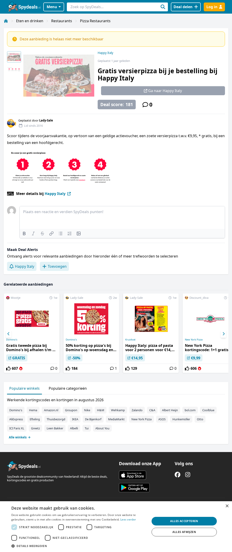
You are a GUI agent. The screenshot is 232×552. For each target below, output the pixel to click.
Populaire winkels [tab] (24, 388)
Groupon (71, 410)
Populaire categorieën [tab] (68, 388)
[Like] (8, 368)
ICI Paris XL (16, 428)
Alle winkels (18, 437)
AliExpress (16, 419)
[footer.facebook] (177, 474)
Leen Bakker (55, 428)
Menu (52, 6)
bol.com (190, 410)
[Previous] (8, 334)
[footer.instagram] (188, 474)
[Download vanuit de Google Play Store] (134, 487)
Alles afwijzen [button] (184, 532)
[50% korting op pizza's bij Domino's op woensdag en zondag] (91, 333)
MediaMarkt (116, 419)
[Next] (223, 334)
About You (102, 428)
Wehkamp (118, 410)
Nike (87, 410)
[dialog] (116, 526)
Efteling (35, 419)
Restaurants (61, 20)
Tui (87, 428)
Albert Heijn (170, 410)
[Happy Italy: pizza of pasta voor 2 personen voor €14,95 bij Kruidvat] (151, 333)
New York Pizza (141, 419)
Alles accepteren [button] (184, 521)
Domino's (11, 339)
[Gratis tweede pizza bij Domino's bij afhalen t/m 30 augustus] (32, 333)
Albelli (74, 428)
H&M (100, 410)
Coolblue (208, 410)
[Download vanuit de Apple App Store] (132, 475)
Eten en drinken (29, 20)
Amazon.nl (51, 410)
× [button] (227, 506)
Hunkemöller (181, 419)
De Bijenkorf (93, 419)
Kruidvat (130, 339)
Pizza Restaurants (95, 20)
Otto (200, 419)
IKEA (75, 419)
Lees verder (128, 519)
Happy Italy (105, 52)
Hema (33, 410)
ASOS (162, 419)
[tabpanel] (116, 417)
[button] (78, 546)
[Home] (6, 21)
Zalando (137, 410)
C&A (152, 410)
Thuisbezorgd (56, 419)
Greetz (35, 428)
